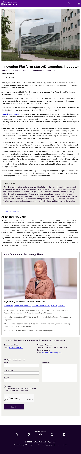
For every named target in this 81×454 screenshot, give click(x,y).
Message (46, 362)
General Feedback (45, 445)
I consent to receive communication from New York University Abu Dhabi (21, 389)
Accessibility (63, 445)
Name (6, 362)
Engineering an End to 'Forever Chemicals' (24, 301)
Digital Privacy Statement (23, 445)
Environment (8, 305)
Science (54, 305)
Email (6, 378)
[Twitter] (17, 434)
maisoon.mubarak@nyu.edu (52, 353)
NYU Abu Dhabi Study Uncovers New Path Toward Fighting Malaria (30, 330)
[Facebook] (29, 434)
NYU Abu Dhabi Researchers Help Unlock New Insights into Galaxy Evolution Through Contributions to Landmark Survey (37, 325)
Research (15, 211)
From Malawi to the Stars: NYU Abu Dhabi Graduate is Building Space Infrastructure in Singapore (37, 318)
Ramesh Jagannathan (10, 114)
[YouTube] (40, 434)
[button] (69, 3)
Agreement (8, 386)
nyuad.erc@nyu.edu (16, 347)
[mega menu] (78, 3)
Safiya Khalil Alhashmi (22, 305)
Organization (9, 370)
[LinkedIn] (64, 434)
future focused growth (41, 305)
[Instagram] (52, 434)
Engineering (6, 211)
